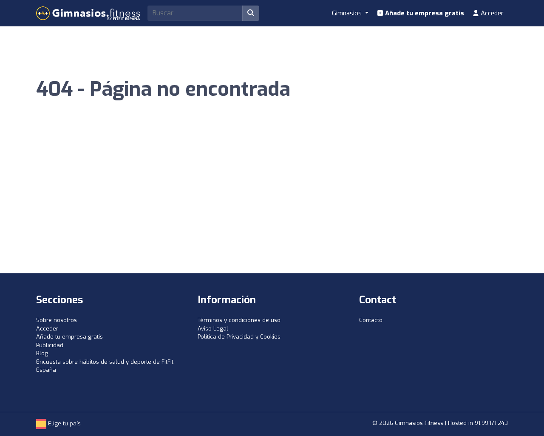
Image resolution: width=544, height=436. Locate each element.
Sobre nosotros (56, 320)
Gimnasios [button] (347, 13)
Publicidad (49, 345)
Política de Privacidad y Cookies (239, 336)
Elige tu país (63, 423)
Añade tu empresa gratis (423, 13)
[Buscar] (250, 13)
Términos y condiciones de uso (239, 320)
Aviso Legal (213, 328)
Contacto (370, 320)
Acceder (491, 13)
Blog (42, 353)
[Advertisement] (272, 209)
